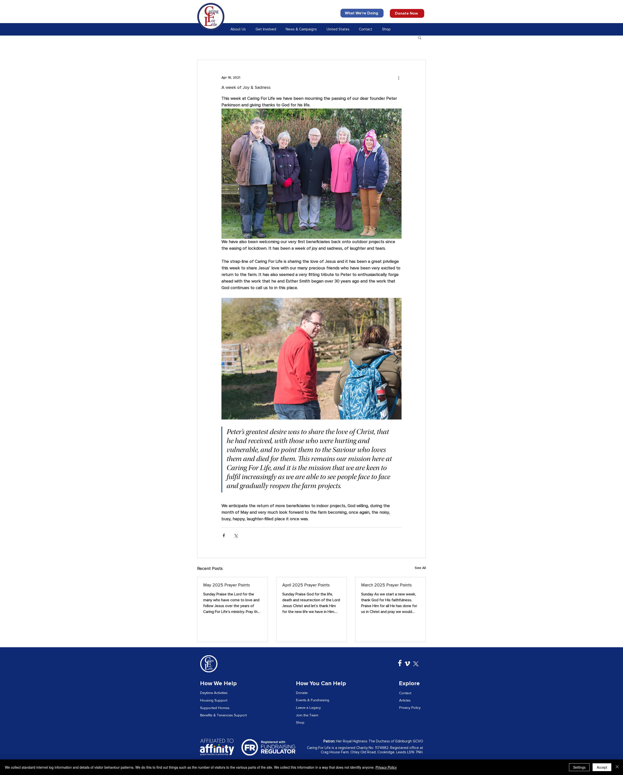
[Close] (617, 767)
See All (420, 568)
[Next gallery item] (396, 358)
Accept (602, 767)
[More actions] (399, 78)
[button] (239, 29)
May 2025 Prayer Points (226, 585)
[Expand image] (311, 358)
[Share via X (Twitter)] (235, 535)
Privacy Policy (386, 767)
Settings (579, 767)
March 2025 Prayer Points (386, 585)
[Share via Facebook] (223, 535)
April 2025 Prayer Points (306, 585)
